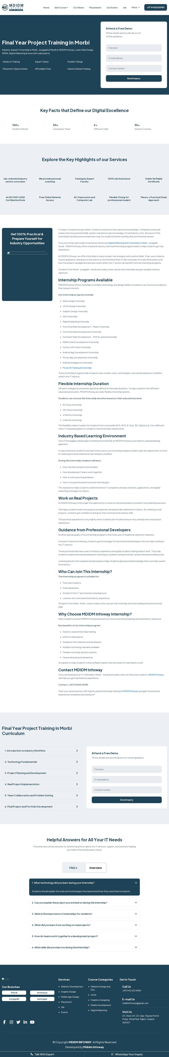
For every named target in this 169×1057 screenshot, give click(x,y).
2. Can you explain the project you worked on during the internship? (69, 902)
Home (46, 7)
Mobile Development (101, 1005)
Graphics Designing (100, 1000)
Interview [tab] (96, 867)
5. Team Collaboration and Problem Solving (29, 795)
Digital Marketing (99, 1010)
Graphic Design (68, 991)
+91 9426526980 (155, 7)
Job (124, 7)
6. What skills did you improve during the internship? (61, 947)
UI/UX (93, 994)
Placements (95, 7)
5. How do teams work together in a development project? (65, 936)
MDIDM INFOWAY (80, 1042)
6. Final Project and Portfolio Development (29, 806)
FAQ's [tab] (73, 867)
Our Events (112, 7)
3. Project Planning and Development (25, 772)
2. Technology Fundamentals (21, 761)
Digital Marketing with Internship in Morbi (127, 242)
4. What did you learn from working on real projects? (61, 924)
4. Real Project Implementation (22, 784)
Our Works (78, 7)
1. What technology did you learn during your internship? (63, 882)
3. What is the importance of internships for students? (62, 913)
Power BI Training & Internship (77, 367)
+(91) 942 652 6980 (131, 990)
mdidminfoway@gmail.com (135, 1003)
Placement (66, 1002)
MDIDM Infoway (156, 674)
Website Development (72, 986)
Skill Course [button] (60, 7)
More (134, 7)
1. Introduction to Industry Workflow (25, 750)
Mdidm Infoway (93, 1047)
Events (64, 1012)
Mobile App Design (70, 996)
